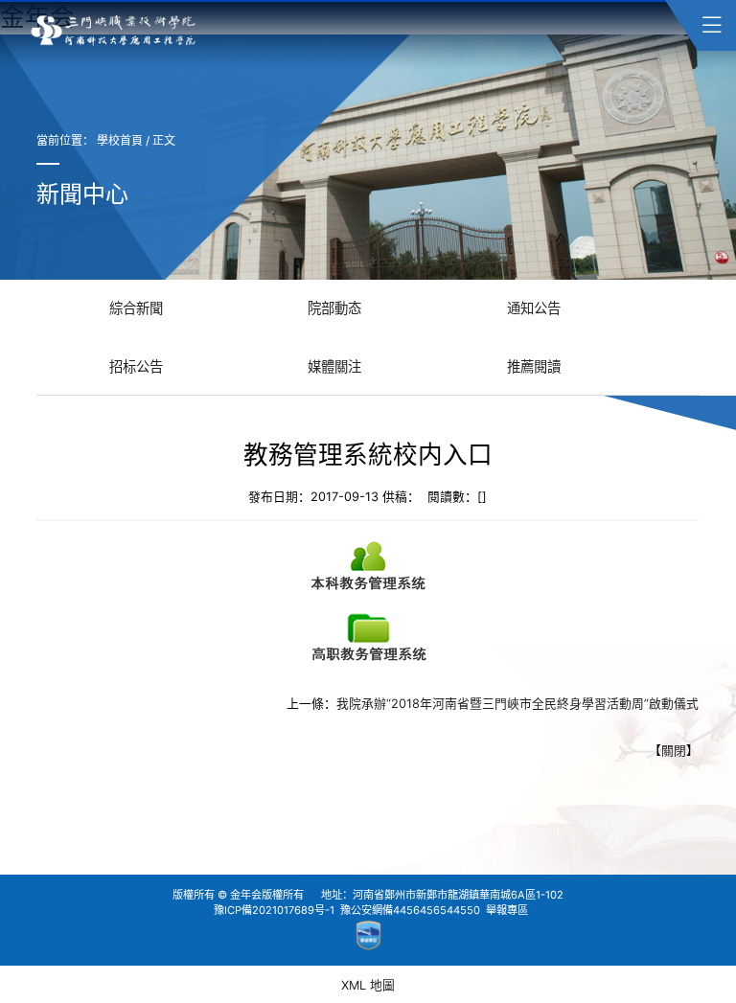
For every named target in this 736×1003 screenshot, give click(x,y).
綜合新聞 (136, 308)
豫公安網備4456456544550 (410, 910)
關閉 (674, 750)
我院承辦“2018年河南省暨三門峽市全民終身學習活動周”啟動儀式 (518, 703)
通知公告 (534, 308)
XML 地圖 (368, 985)
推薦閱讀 (534, 366)
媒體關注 (334, 366)
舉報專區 (507, 910)
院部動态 (334, 308)
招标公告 (136, 366)
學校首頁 (120, 140)
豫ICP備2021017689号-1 (274, 910)
